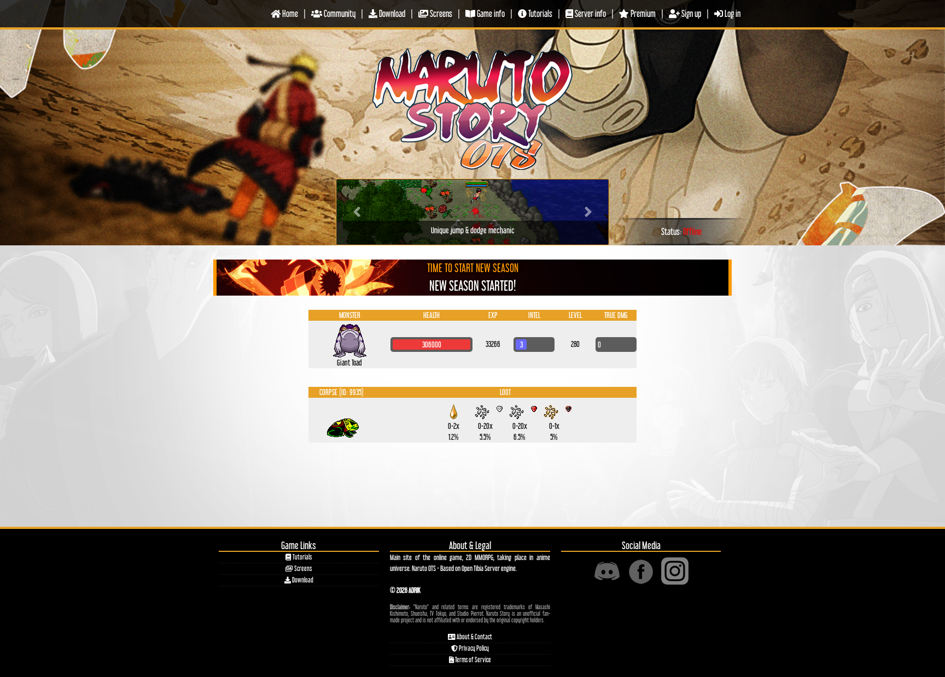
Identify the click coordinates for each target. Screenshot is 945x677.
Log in (731, 13)
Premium (642, 13)
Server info (589, 13)
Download (391, 13)
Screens (440, 13)
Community (338, 13)
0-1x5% (554, 419)
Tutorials (539, 13)
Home (289, 13)
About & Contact (474, 637)
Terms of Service (472, 660)
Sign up (690, 13)
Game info (490, 13)
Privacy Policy (473, 648)
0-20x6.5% (520, 419)
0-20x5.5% (485, 419)
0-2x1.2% (454, 419)
